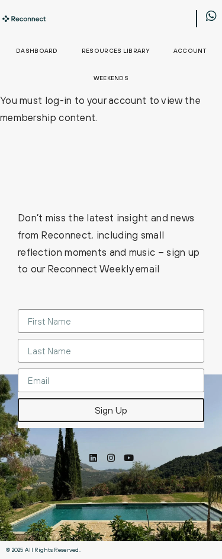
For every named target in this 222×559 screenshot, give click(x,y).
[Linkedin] (93, 457)
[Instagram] (111, 457)
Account (189, 50)
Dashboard (37, 50)
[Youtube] (128, 457)
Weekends (111, 78)
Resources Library (116, 50)
